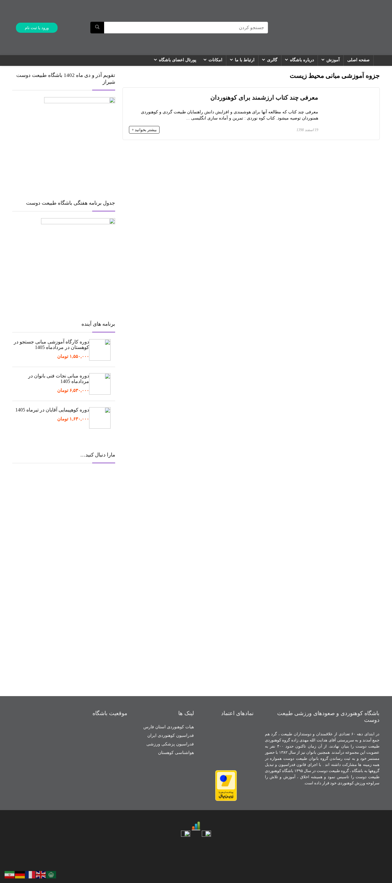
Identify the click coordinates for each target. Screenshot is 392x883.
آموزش (333, 60)
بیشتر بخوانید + (144, 129)
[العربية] (51, 874)
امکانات (215, 60)
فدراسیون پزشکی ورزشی (170, 744)
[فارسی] (10, 874)
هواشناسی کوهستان (176, 752)
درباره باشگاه (302, 60)
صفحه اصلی (358, 60)
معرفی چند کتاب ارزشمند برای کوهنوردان (264, 97)
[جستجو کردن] (97, 27)
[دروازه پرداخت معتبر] (226, 773)
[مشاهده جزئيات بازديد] (196, 823)
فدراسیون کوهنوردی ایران (170, 735)
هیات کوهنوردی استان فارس (168, 727)
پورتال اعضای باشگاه (177, 60)
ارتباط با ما (244, 60)
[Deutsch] (20, 874)
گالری (272, 60)
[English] (41, 874)
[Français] (30, 874)
